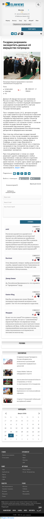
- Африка (4, 477)
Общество (4, 483)
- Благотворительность (7, 486)
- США (3, 479)
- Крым (23, 457)
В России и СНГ (25, 452)
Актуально (25, 466)
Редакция (5, 507)
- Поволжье (25, 460)
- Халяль (4, 496)
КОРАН (14, 510)
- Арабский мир (5, 472)
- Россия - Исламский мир (28, 472)
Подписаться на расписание (22, 24)
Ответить (38, 229)
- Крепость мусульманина (8, 455)
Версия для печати (35, 184)
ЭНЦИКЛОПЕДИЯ (7, 510)
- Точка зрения (5, 457)
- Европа (4, 474)
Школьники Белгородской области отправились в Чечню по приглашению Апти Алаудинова (28, 382)
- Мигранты (4, 493)
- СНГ (23, 462)
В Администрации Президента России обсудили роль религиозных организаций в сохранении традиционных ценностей (27, 361)
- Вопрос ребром (26, 469)
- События (24, 488)
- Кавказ (24, 455)
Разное (24, 483)
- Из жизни (4, 491)
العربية (39, 510)
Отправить (30, 222)
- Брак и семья (25, 491)
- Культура (24, 486)
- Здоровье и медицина (7, 488)
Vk (33, 178)
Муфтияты (32, 510)
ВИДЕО (25, 510)
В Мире (3, 466)
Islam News (25, 179)
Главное (4, 452)
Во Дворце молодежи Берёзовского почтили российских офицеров (28, 391)
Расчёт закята (32, 29)
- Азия (3, 469)
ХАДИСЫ (20, 510)
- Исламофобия (25, 493)
